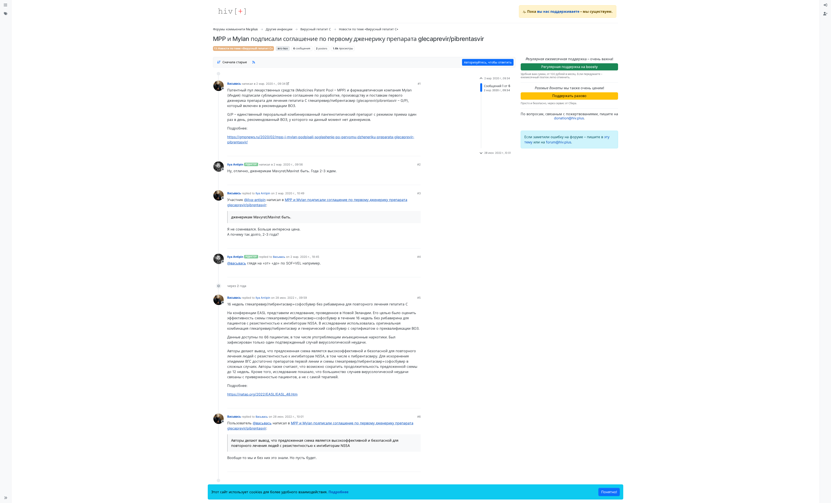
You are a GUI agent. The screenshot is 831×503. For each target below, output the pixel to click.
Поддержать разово (569, 96)
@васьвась (236, 263)
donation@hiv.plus (569, 118)
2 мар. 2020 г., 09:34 (270, 83)
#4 (419, 256)
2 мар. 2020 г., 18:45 (304, 256)
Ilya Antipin (235, 164)
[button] (6, 497)
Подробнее (338, 492)
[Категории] (6, 5)
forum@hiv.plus (558, 142)
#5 (419, 297)
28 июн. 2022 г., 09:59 (291, 297)
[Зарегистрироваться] (825, 13)
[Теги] (6, 13)
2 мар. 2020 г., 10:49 (289, 193)
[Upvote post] (394, 151)
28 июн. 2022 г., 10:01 (288, 416)
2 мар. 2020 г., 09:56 (288, 164)
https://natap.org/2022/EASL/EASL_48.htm (262, 394)
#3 (419, 193)
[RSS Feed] (254, 62)
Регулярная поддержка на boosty (569, 67)
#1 (419, 83)
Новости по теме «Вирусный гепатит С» (245, 48)
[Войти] (825, 5)
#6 (419, 416)
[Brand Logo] (232, 11)
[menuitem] (825, 5)
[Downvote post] (409, 151)
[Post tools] (417, 151)
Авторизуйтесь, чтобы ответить (488, 62)
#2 (419, 164)
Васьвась (234, 83)
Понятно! (609, 492)
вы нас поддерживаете (558, 11)
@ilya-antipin (255, 200)
